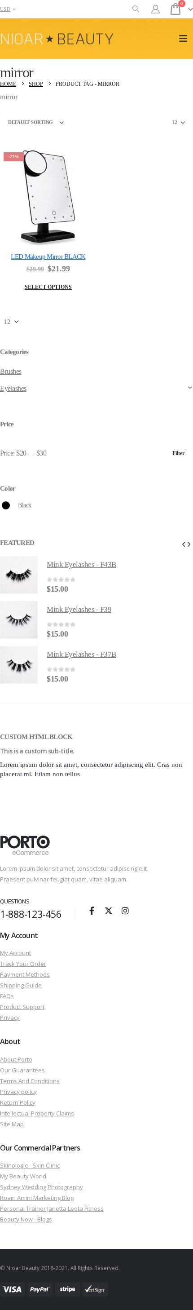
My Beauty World (23, 1176)
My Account (15, 953)
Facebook (92, 910)
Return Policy (17, 1102)
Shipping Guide (21, 985)
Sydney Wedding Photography (41, 1187)
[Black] (6, 505)
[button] (136, 9)
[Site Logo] (57, 39)
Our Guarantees (22, 1070)
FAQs (7, 996)
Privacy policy (18, 1092)
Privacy (10, 1017)
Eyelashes (13, 388)
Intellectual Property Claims (37, 1113)
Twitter (108, 910)
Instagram (125, 910)
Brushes (11, 371)
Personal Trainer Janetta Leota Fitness (52, 1208)
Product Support (22, 1007)
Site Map (12, 1124)
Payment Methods (25, 974)
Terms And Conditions (30, 1081)
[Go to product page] (19, 575)
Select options (48, 287)
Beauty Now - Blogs (26, 1219)
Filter (178, 453)
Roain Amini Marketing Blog (37, 1198)
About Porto (16, 1059)
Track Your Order (23, 964)
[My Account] (155, 9)
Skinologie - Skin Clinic (30, 1165)
